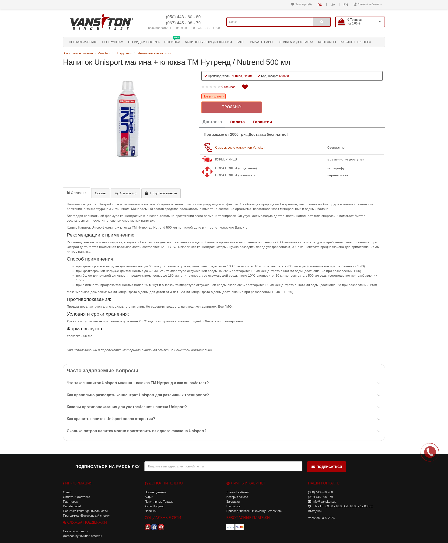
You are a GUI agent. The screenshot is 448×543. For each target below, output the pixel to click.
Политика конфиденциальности (85, 511)
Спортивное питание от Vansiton (87, 53)
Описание (78, 193)
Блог (241, 42)
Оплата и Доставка (296, 42)
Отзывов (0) (127, 193)
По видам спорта (144, 42)
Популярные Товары (159, 501)
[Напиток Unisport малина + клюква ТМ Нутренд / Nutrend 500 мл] (128, 118)
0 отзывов (228, 87)
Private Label (262, 42)
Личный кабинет (237, 492)
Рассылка (233, 506)
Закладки (233, 501)
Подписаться (329, 467)
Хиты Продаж (154, 506)
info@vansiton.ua (324, 501)
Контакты (327, 42)
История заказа (237, 497)
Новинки (172, 40)
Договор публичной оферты (82, 536)
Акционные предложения (208, 42)
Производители (155, 492)
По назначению (83, 42)
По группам (112, 42)
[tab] (212, 122)
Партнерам (70, 501)
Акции (149, 497)
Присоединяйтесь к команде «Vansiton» (254, 511)
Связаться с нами (75, 531)
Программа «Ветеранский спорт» (86, 515)
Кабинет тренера (355, 42)
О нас (67, 492)
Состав (100, 193)
